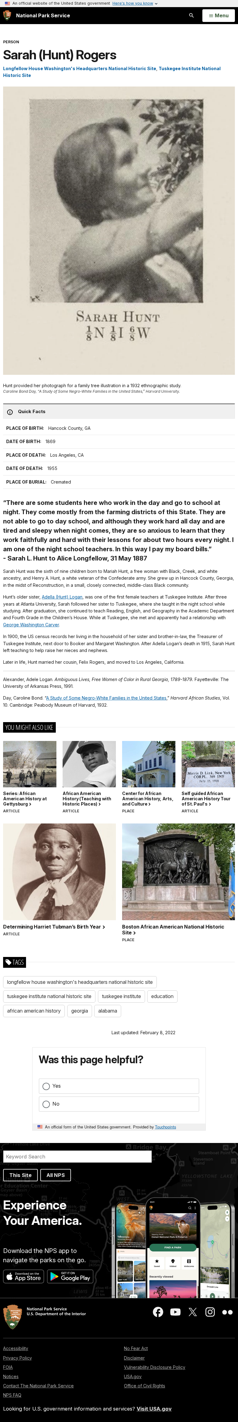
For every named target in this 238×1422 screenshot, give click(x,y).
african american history (34, 1011)
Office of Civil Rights (144, 1385)
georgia (79, 1011)
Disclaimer (134, 1358)
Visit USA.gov (154, 1409)
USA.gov (133, 1376)
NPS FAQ (12, 1395)
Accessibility (15, 1348)
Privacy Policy (17, 1358)
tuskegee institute (121, 996)
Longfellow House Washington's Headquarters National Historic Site (79, 68)
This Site (20, 1175)
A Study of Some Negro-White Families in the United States (106, 697)
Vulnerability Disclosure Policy (154, 1367)
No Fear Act (136, 1348)
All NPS (55, 1175)
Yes (56, 1086)
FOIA (8, 1367)
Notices (11, 1376)
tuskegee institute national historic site (49, 996)
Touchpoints (165, 1127)
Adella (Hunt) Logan (62, 596)
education (162, 996)
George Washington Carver (31, 624)
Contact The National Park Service (38, 1385)
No (56, 1104)
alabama (107, 1011)
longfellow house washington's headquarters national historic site (80, 982)
